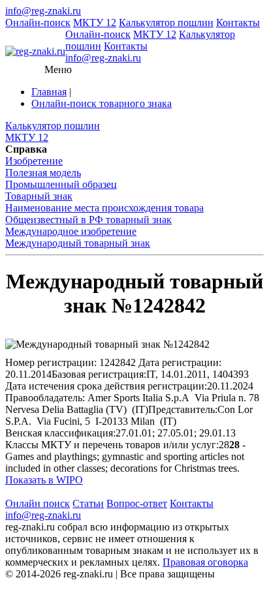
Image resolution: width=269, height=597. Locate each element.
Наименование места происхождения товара (104, 207)
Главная (49, 91)
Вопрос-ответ (136, 503)
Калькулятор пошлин (166, 22)
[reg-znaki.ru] (35, 51)
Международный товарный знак (77, 243)
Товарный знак (38, 196)
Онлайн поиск (37, 503)
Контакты (238, 22)
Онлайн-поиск (38, 22)
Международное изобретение (70, 231)
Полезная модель (43, 172)
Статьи (88, 503)
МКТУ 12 (94, 22)
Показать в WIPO (44, 479)
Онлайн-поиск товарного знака (101, 103)
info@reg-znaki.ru (43, 10)
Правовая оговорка (205, 562)
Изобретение (34, 160)
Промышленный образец (61, 184)
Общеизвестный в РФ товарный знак (88, 219)
